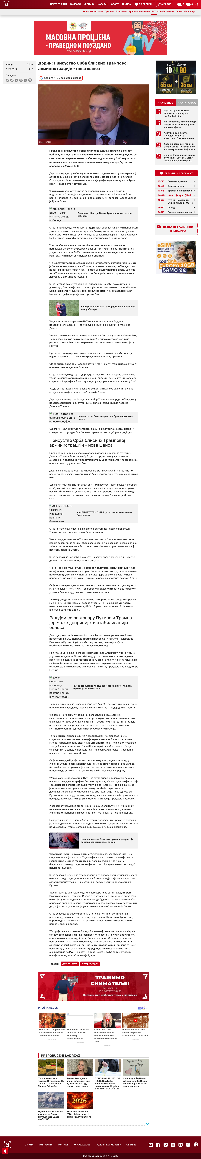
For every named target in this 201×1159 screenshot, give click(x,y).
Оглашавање (82, 1144)
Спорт (115, 4)
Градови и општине (139, 11)
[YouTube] (151, 1145)
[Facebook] (158, 1145)
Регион (170, 11)
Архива (126, 4)
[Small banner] (176, 77)
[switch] (180, 4)
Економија (189, 11)
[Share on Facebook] (12, 80)
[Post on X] (21, 80)
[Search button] (196, 4)
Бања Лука (121, 11)
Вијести (75, 4)
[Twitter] (173, 1145)
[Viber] (195, 1144)
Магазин (102, 4)
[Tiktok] (188, 1145)
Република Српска (93, 11)
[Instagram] (166, 1145)
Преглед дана (58, 4)
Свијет (179, 11)
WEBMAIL (131, 1144)
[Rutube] (180, 1145)
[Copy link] (7, 80)
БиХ (154, 11)
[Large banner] (100, 38)
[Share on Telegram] (16, 80)
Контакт (63, 1144)
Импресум (45, 1144)
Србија (161, 11)
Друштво (109, 11)
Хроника (89, 4)
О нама (29, 1144)
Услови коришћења (108, 1144)
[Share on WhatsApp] (25, 80)
